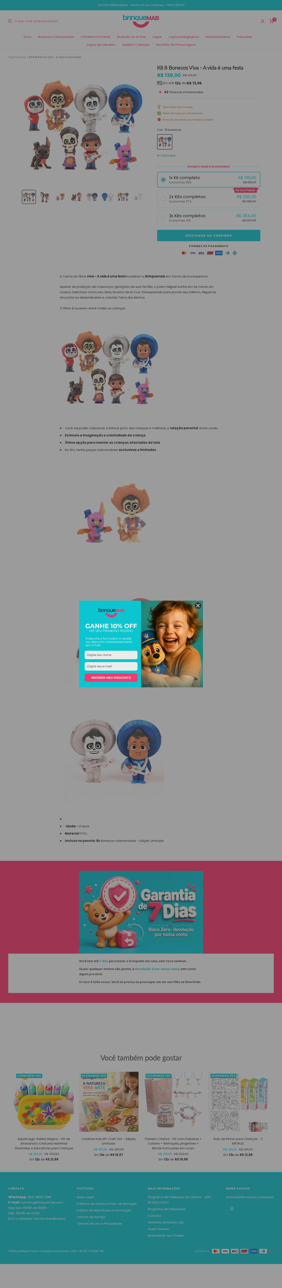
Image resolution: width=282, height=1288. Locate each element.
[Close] (198, 606)
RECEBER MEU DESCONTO (111, 678)
